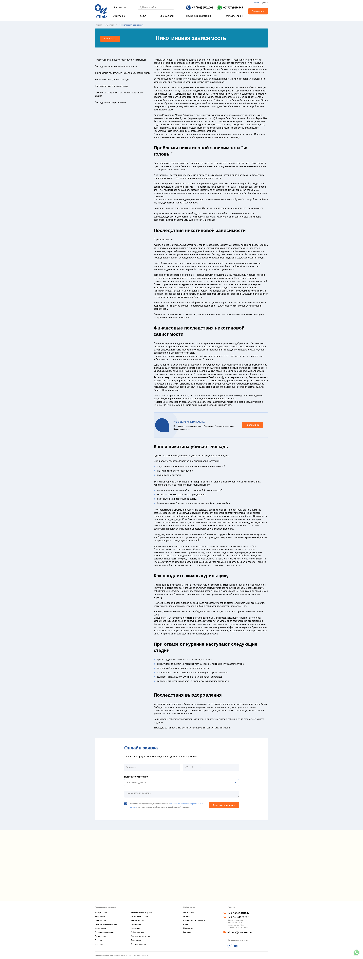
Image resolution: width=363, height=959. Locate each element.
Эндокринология (138, 944)
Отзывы (186, 916)
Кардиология (136, 924)
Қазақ (256, 3)
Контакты (187, 932)
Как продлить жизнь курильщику (111, 86)
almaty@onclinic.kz (239, 932)
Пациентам (188, 928)
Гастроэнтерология (139, 916)
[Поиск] (140, 7)
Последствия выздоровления (110, 102)
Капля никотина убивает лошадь (112, 79)
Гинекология (100, 920)
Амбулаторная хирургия (141, 912)
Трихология (136, 940)
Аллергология (101, 912)
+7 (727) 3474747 (238, 916)
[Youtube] (235, 945)
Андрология (100, 916)
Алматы (120, 7)
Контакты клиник (234, 16)
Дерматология (137, 920)
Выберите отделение (136, 777)
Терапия (98, 940)
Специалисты (167, 16)
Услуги (143, 16)
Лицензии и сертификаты (194, 920)
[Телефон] (356, 952)
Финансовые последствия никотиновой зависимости (122, 73)
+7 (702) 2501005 (238, 912)
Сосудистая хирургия (140, 936)
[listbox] (181, 782)
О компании (119, 16)
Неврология (136, 928)
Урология (99, 944)
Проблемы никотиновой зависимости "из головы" (121, 60)
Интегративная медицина (106, 924)
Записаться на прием (224, 805)
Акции (185, 924)
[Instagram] (229, 945)
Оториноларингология (104, 932)
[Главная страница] (101, 11)
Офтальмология (138, 932)
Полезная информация (198, 16)
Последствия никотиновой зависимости (116, 66)
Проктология (100, 936)
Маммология (100, 928)
